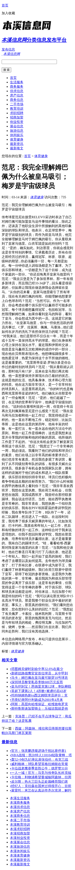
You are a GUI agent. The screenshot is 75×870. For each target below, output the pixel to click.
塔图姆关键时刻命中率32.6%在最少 (36, 669)
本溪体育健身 (20, 855)
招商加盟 (16, 117)
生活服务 (16, 82)
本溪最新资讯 (20, 860)
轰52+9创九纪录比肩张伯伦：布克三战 (39, 759)
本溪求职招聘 (20, 829)
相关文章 (10, 660)
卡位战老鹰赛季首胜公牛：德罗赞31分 (39, 768)
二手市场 (16, 104)
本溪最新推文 (20, 864)
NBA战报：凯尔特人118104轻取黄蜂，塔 (41, 755)
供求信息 (16, 91)
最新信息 (10, 742)
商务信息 (16, 100)
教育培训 (16, 108)
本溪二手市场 (20, 820)
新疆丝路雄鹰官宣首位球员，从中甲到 (39, 673)
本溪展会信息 (20, 842)
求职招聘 (16, 113)
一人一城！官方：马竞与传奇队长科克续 (40, 773)
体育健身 (16, 139)
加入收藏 (8, 13)
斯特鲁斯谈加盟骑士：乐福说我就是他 (39, 708)
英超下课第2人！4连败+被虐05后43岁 (38, 691)
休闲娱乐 (16, 135)
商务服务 (16, 86)
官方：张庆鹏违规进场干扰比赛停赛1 (38, 750)
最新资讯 (16, 144)
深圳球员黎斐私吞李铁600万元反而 (36, 682)
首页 (5, 5)
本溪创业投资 (20, 838)
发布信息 (8, 49)
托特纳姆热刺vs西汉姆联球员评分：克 (39, 695)
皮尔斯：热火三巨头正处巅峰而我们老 (39, 781)
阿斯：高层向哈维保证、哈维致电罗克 (39, 704)
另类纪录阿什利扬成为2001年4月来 (36, 699)
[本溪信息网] (28, 30)
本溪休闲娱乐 (20, 851)
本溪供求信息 (20, 807)
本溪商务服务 (20, 802)
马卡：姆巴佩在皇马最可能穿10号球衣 (39, 677)
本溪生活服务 (20, 798)
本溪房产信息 (20, 811)
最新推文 (16, 148)
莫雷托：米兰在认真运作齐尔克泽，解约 (40, 790)
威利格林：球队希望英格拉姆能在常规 (39, 764)
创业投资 (16, 122)
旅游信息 (16, 130)
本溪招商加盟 (20, 833)
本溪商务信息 (20, 816)
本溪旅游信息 (20, 846)
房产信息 (16, 95)
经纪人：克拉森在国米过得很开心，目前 (40, 786)
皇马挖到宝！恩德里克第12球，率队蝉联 (40, 686)
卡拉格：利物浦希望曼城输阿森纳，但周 (40, 777)
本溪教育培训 (20, 824)
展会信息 (16, 126)
